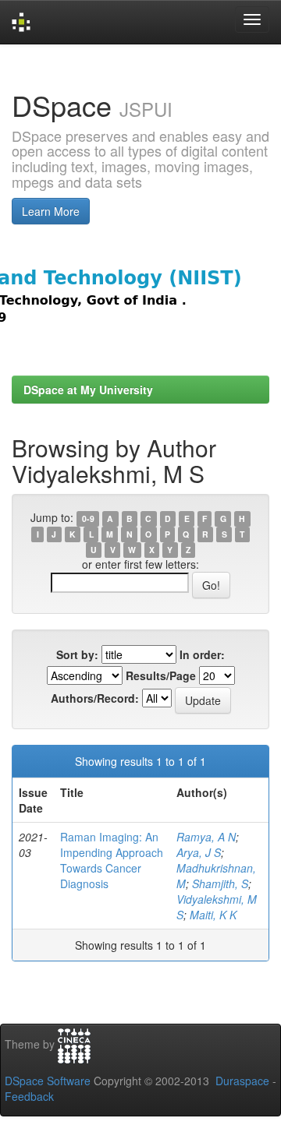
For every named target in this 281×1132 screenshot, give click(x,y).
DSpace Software (48, 1080)
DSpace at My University (88, 389)
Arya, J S (198, 852)
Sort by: (77, 654)
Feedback (29, 1096)
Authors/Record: (95, 698)
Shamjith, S (220, 883)
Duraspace (242, 1080)
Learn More (51, 211)
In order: (202, 654)
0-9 (88, 518)
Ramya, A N (206, 837)
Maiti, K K (213, 914)
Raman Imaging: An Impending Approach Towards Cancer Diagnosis (111, 860)
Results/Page (161, 675)
